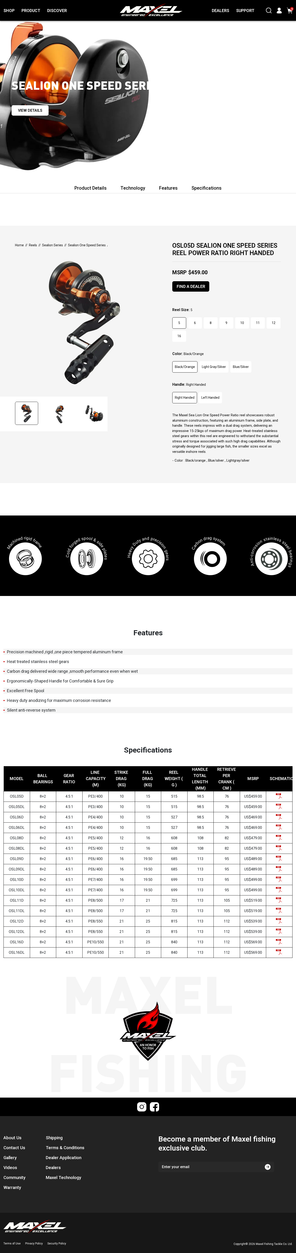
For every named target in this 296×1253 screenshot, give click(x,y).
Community (14, 1177)
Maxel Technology (63, 1177)
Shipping (54, 1137)
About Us (12, 1137)
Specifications (206, 188)
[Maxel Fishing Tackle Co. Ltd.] (141, 10)
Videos (10, 1167)
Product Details (90, 188)
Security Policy (56, 1243)
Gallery (10, 1157)
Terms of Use (12, 1243)
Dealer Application (63, 1157)
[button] (28, 414)
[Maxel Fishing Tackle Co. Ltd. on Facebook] (154, 1106)
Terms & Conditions (65, 1147)
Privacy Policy (34, 1243)
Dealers (53, 1167)
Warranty (12, 1187)
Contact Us (14, 1147)
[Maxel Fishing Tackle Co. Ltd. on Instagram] (141, 1106)
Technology (132, 188)
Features (168, 188)
